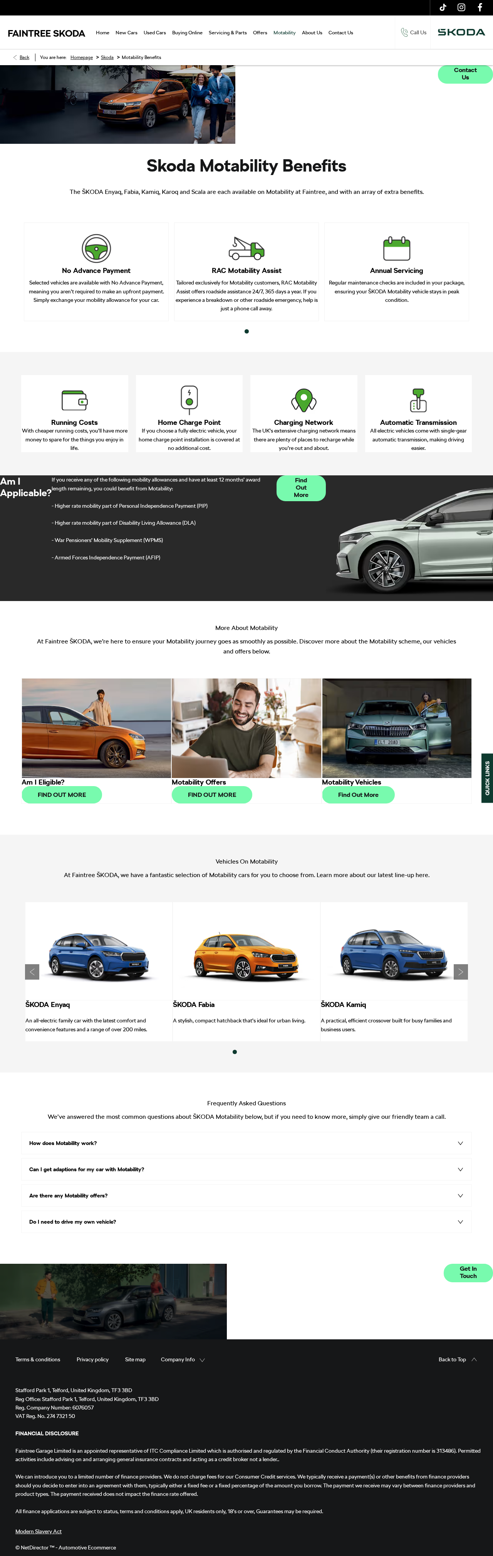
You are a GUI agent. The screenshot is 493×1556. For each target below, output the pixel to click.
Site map (135, 1359)
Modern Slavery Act (38, 1531)
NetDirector (35, 1547)
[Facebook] (480, 7)
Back (24, 57)
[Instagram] (461, 7)
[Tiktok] (443, 7)
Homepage (81, 57)
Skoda (107, 57)
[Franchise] (461, 32)
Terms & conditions (37, 1359)
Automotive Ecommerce (87, 1547)
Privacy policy (93, 1359)
